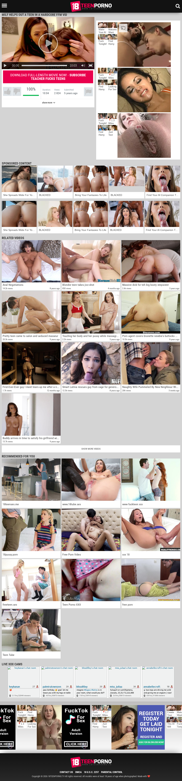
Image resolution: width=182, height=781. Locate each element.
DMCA (78, 772)
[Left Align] (5, 5)
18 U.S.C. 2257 (91, 772)
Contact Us (66, 772)
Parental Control (111, 772)
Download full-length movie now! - (48, 77)
